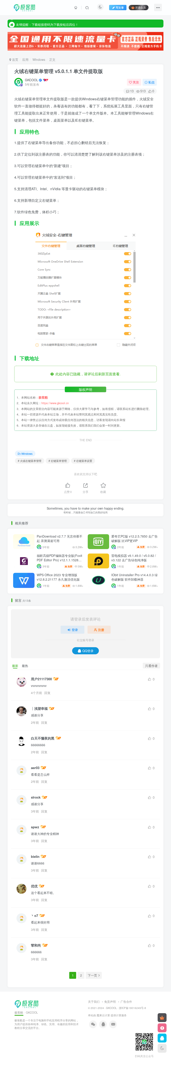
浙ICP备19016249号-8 (132, 1008)
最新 (15, 665)
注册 (101, 629)
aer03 (35, 767)
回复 (47, 692)
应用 (25, 59)
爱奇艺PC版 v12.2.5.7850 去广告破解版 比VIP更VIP (134, 538)
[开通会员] (162, 1017)
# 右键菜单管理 (58, 461)
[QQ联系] (162, 1038)
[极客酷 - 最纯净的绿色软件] (26, 1003)
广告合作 (126, 1001)
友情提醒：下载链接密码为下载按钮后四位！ (47, 23)
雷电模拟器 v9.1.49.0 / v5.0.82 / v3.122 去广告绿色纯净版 (133, 557)
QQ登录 (88, 651)
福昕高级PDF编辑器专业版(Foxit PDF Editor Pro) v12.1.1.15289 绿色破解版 (59, 559)
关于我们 (94, 1001)
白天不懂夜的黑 (42, 738)
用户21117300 (41, 679)
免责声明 (110, 1001)
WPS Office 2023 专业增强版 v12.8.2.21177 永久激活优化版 (58, 577)
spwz (35, 827)
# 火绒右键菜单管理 (29, 461)
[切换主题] (162, 1048)
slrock (36, 797)
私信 (151, 82)
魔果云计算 (103, 1015)
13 (132, 91)
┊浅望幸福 (39, 708)
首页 (14, 59)
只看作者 (151, 665)
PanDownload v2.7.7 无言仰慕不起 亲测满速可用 (59, 538)
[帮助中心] (162, 1027)
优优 (34, 886)
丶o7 (34, 915)
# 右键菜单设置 (83, 461)
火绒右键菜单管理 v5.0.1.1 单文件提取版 (58, 71)
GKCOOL (31, 80)
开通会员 (140, 7)
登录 (75, 629)
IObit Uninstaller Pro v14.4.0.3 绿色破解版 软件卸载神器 (134, 577)
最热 (25, 665)
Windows (39, 59)
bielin (35, 856)
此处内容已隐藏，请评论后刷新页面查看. (87, 373)
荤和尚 (36, 945)
